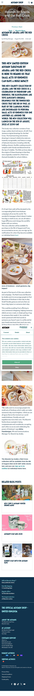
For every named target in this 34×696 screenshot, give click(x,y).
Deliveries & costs (6, 642)
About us (4, 640)
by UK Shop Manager (7, 39)
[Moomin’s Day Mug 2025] (17, 523)
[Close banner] (31, 327)
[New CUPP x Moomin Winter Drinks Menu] (17, 492)
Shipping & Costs (6, 677)
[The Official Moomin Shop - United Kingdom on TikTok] (18, 685)
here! (16, 235)
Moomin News (20, 30)
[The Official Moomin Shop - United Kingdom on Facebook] (12, 685)
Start (10, 30)
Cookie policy (5, 679)
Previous (15, 27)
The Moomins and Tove (8, 622)
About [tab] (28, 332)
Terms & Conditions (7, 644)
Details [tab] (17, 332)
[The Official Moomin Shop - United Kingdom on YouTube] (24, 685)
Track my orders (6, 632)
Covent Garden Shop (7, 645)
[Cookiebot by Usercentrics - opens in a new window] (20, 327)
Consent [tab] (6, 332)
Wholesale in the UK (7, 647)
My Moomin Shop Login (8, 630)
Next (20, 27)
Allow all (17, 362)
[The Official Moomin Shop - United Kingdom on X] (21, 685)
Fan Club (4, 634)
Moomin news (5, 624)
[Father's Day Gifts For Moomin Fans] (17, 550)
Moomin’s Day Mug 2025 (13, 533)
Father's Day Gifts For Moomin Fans (16, 561)
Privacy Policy (5, 672)
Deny (17, 367)
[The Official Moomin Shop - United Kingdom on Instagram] (15, 685)
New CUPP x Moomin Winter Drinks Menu (14, 504)
